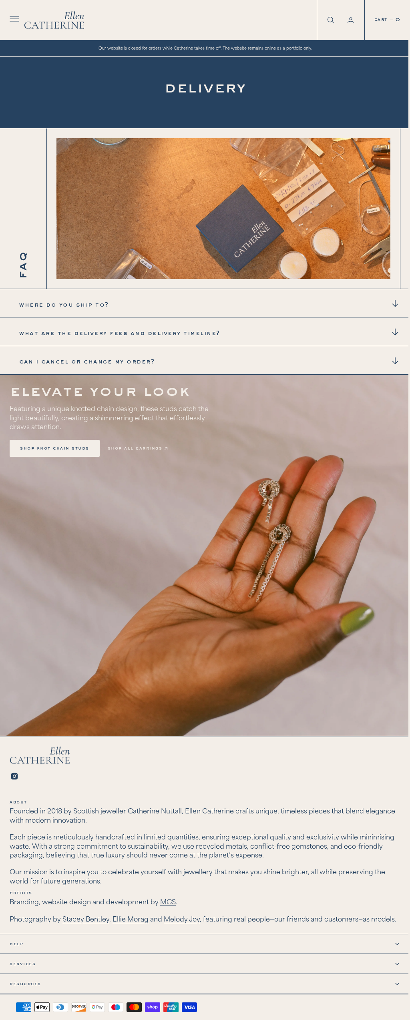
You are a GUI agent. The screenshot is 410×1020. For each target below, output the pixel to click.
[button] (14, 20)
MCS (168, 898)
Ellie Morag (131, 915)
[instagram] (14, 772)
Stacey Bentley (85, 915)
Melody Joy (182, 915)
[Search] (324, 20)
